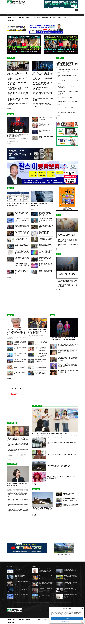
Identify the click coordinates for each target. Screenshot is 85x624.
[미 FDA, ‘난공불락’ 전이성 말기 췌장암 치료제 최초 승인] (10, 252)
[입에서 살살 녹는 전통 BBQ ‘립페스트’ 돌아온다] (35, 119)
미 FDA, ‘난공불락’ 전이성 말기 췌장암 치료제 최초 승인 (43, 83)
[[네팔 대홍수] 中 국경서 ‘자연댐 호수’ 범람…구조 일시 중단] (34, 227)
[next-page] (10, 109)
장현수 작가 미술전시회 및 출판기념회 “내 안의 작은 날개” (50, 433)
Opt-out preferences (65, 621)
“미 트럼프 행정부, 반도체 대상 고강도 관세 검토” (45, 251)
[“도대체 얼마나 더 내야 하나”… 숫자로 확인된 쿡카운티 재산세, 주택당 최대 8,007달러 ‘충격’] (16, 323)
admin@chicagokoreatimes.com (38, 613)
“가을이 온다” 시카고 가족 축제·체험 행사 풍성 (18, 83)
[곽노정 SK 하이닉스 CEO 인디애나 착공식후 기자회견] (18, 66)
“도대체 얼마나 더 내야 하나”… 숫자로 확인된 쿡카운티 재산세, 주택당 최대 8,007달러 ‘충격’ (67, 63)
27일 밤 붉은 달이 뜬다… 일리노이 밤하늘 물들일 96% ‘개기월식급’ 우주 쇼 (18, 94)
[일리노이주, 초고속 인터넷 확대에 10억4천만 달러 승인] (31, 367)
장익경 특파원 (12, 463)
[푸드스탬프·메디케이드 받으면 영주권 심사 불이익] (34, 239)
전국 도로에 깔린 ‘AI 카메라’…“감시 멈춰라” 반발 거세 (43, 88)
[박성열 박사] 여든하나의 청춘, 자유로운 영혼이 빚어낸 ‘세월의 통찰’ (18, 439)
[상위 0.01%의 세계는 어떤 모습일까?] (35, 132)
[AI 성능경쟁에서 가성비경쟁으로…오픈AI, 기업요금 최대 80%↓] (59, 590)
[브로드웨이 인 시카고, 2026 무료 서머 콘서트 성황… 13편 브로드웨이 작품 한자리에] (64, 327)
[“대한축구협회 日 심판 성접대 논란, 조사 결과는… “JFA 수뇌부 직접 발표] (42, 499)
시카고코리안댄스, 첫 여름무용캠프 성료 (59, 466)
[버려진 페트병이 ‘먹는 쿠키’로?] (10, 373)
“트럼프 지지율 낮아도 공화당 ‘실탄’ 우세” (18, 104)
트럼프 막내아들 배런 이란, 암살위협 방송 (43, 99)
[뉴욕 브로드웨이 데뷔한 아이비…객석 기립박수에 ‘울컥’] (53, 372)
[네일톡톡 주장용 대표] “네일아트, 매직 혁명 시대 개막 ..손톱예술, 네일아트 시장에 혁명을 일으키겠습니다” (18, 495)
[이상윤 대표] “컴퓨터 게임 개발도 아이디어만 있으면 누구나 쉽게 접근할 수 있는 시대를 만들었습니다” (18, 510)
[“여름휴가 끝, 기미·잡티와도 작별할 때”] (35, 125)
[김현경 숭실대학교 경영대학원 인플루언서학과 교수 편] (18, 474)
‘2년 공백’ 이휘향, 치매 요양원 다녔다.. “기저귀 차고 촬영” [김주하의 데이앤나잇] (67, 359)
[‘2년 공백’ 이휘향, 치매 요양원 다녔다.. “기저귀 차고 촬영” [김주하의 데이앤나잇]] (53, 359)
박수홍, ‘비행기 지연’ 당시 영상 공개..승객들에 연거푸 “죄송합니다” (68, 345)
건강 (58, 215)
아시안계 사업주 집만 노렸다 (46, 264)
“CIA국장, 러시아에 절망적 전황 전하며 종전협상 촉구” (22, 225)
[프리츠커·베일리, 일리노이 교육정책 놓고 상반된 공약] (31, 373)
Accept (67, 618)
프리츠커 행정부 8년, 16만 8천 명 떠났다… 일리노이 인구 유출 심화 (42, 93)
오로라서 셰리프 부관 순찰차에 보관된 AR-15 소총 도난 (20, 355)
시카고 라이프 (37, 405)
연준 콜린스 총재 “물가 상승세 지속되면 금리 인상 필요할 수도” (66, 274)
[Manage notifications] (82, 622)
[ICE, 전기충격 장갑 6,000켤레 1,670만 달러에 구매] (42, 196)
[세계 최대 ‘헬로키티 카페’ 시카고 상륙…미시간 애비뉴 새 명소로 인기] (39, 477)
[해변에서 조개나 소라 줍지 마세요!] (35, 138)
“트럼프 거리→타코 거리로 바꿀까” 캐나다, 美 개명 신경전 (22, 220)
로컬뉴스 (10, 315)
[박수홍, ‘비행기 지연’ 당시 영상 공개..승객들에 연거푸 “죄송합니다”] (53, 346)
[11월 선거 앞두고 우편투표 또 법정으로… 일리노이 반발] (10, 361)
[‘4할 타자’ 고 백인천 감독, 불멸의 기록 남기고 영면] (59, 494)
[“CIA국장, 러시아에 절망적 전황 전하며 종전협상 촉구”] (10, 227)
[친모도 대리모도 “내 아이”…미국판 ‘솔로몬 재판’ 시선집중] (34, 259)
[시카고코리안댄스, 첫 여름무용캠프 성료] (39, 466)
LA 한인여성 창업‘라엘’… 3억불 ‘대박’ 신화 (22, 238)
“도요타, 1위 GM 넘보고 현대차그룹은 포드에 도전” (22, 245)
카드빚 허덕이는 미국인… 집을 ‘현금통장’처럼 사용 (45, 245)
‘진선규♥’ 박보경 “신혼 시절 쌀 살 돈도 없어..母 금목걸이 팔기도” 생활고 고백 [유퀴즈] (67, 365)
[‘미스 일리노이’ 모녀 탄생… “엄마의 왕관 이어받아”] (10, 367)
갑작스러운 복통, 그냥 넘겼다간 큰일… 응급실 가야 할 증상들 (67, 234)
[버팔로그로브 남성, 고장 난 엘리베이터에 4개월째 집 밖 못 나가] (31, 343)
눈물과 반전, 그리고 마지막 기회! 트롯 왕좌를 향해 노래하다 (17, 135)
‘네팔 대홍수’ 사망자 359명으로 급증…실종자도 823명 (22, 258)
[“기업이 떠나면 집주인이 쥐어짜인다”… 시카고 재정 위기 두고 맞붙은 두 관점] (37, 323)
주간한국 (10, 114)
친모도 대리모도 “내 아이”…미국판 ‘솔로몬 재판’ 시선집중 (18, 88)
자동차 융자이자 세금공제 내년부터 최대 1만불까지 (45, 271)
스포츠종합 (36, 489)
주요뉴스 (10, 188)
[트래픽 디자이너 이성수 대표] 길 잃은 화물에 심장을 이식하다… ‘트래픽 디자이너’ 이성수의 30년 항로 (18, 444)
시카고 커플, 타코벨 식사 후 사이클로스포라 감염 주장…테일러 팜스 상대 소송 (41, 355)
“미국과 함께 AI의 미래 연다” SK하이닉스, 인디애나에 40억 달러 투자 (42, 74)
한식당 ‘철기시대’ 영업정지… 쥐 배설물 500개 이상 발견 (18, 99)
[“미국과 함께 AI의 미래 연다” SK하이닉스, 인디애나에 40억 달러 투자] (42, 66)
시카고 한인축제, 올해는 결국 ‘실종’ (65, 97)
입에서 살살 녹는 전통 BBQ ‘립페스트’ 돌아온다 (45, 118)
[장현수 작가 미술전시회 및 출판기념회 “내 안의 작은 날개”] (55, 420)
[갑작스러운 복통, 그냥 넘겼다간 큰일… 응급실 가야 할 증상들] (67, 225)
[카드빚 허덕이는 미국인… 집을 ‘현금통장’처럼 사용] (34, 246)
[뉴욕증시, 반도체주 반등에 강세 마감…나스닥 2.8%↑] (59, 584)
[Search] (76, 10)
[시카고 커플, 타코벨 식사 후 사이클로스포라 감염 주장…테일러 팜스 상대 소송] (31, 355)
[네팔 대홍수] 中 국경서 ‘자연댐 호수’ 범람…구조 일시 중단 (46, 226)
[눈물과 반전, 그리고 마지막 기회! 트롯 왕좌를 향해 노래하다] (18, 125)
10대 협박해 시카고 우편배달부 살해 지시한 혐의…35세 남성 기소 (20, 343)
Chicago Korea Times (55, 340)
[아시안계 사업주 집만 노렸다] (34, 265)
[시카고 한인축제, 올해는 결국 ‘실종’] (10, 349)
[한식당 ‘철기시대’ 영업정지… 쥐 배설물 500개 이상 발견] (39, 443)
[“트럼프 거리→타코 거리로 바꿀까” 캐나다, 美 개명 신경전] (10, 220)
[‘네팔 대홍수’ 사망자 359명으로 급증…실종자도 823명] (10, 259)
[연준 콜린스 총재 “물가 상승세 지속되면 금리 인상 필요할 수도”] (67, 264)
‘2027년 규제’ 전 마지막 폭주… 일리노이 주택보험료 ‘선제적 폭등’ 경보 (67, 281)
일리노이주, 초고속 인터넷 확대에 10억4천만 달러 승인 (40, 367)
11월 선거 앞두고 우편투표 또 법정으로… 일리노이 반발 (20, 361)
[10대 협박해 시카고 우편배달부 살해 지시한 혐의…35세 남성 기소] (10, 343)
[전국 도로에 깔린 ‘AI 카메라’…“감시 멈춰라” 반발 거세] (10, 272)
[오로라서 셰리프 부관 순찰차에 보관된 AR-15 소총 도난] (10, 355)
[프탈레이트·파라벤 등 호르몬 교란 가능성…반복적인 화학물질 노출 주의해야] (31, 349)
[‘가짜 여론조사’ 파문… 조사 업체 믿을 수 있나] (34, 233)
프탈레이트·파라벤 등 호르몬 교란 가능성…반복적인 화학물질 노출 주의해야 (40, 349)
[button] (82, 608)
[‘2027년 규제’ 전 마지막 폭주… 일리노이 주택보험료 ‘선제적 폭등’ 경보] (59, 577)
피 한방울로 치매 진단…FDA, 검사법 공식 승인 (68, 245)
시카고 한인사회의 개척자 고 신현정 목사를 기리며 (62, 454)
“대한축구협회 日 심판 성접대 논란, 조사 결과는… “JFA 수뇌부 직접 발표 (42, 508)
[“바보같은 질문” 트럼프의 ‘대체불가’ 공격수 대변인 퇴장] (34, 220)
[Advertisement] (42, 303)
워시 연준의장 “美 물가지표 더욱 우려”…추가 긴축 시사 (17, 78)
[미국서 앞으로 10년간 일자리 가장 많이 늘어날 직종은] (18, 196)
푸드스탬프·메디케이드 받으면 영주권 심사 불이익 (45, 238)
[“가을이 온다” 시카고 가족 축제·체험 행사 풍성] (31, 361)
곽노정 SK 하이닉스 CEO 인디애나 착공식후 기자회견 (17, 74)
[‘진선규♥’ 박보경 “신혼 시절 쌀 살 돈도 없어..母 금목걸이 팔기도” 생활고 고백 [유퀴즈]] (53, 366)
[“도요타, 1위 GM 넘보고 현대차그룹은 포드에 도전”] (10, 246)
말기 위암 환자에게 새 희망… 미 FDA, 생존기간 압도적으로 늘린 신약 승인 (43, 105)
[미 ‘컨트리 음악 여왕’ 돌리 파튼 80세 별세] (53, 352)
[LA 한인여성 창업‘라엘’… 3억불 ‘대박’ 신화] (10, 239)
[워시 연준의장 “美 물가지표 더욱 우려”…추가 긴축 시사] (10, 233)
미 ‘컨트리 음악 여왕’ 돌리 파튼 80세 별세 (67, 351)
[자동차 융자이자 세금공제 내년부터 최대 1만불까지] (34, 272)
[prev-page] (8, 109)
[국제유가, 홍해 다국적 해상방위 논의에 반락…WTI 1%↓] (59, 596)
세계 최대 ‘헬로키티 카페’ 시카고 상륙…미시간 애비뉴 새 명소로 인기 (62, 477)
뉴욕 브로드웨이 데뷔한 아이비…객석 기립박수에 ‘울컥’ (68, 371)
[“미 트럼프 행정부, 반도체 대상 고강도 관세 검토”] (34, 252)
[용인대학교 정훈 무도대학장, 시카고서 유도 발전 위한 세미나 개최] (59, 500)
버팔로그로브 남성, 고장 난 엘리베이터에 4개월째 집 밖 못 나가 (41, 343)
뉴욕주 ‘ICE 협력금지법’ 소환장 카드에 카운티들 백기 (22, 264)
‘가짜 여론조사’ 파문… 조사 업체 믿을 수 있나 (42, 78)
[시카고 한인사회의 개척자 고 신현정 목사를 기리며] (39, 454)
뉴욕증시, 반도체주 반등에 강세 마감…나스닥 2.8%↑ (68, 285)
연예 (52, 315)
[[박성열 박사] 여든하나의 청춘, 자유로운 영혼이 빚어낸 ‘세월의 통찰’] (18, 431)
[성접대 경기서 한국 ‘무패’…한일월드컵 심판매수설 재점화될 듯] (59, 505)
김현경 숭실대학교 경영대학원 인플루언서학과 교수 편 (17, 484)
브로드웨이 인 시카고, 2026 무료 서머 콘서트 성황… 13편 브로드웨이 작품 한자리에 (64, 338)
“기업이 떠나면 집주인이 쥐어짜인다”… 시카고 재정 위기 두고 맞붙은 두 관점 (37, 331)
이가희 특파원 (12, 423)
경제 (58, 254)
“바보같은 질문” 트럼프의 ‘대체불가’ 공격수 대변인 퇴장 (46, 220)
